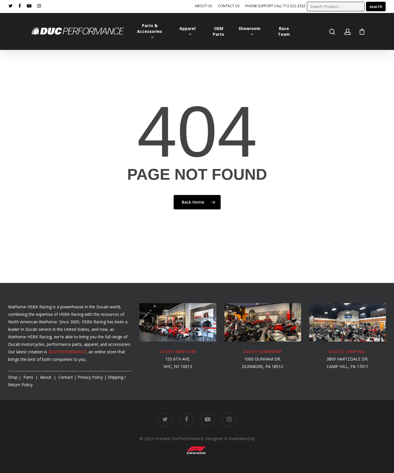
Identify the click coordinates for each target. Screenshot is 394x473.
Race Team (284, 31)
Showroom (249, 28)
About (46, 377)
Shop (13, 377)
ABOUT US (203, 5)
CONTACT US (228, 5)
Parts (28, 377)
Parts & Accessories (149, 28)
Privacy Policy (90, 377)
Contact (65, 377)
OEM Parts (218, 31)
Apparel (187, 28)
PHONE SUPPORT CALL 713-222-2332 (275, 5)
